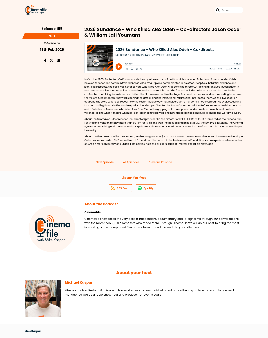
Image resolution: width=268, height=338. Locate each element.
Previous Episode (160, 162)
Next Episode (105, 162)
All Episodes (131, 162)
